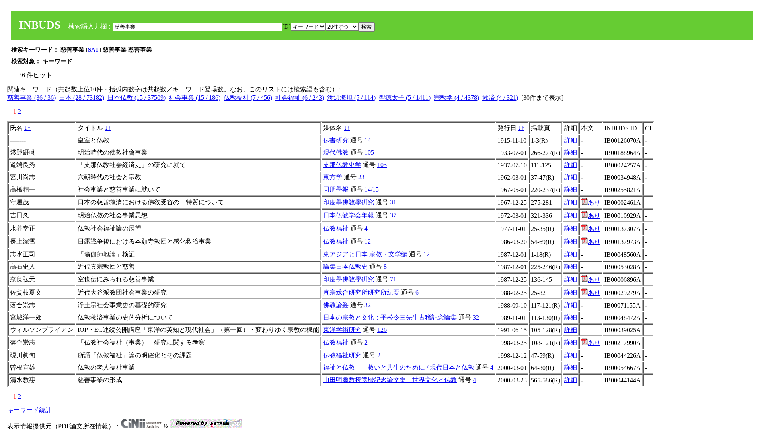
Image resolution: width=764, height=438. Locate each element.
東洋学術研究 (342, 329)
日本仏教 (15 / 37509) (136, 97)
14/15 (371, 189)
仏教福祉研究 (342, 355)
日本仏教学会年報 (348, 215)
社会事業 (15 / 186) (194, 97)
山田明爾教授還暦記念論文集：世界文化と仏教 (390, 379)
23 (361, 177)
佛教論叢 (336, 305)
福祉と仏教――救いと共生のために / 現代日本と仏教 (398, 367)
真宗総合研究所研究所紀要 (361, 292)
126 (382, 329)
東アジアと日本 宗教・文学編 (365, 254)
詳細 (570, 140)
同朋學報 (336, 189)
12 (367, 241)
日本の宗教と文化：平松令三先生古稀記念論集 (390, 317)
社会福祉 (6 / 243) (299, 97)
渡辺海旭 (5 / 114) (351, 97)
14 (367, 140)
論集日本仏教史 (345, 266)
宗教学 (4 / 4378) (456, 97)
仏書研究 (336, 140)
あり (594, 202)
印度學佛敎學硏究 (348, 202)
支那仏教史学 (342, 164)
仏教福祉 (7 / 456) (248, 97)
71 (393, 279)
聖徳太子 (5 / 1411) (405, 97)
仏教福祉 (336, 228)
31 (393, 202)
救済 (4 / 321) (500, 97)
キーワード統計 (29, 410)
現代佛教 (336, 152)
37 (393, 215)
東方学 (332, 177)
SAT (93, 50)
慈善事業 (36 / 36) (31, 97)
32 (367, 305)
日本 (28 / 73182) (81, 97)
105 (369, 152)
